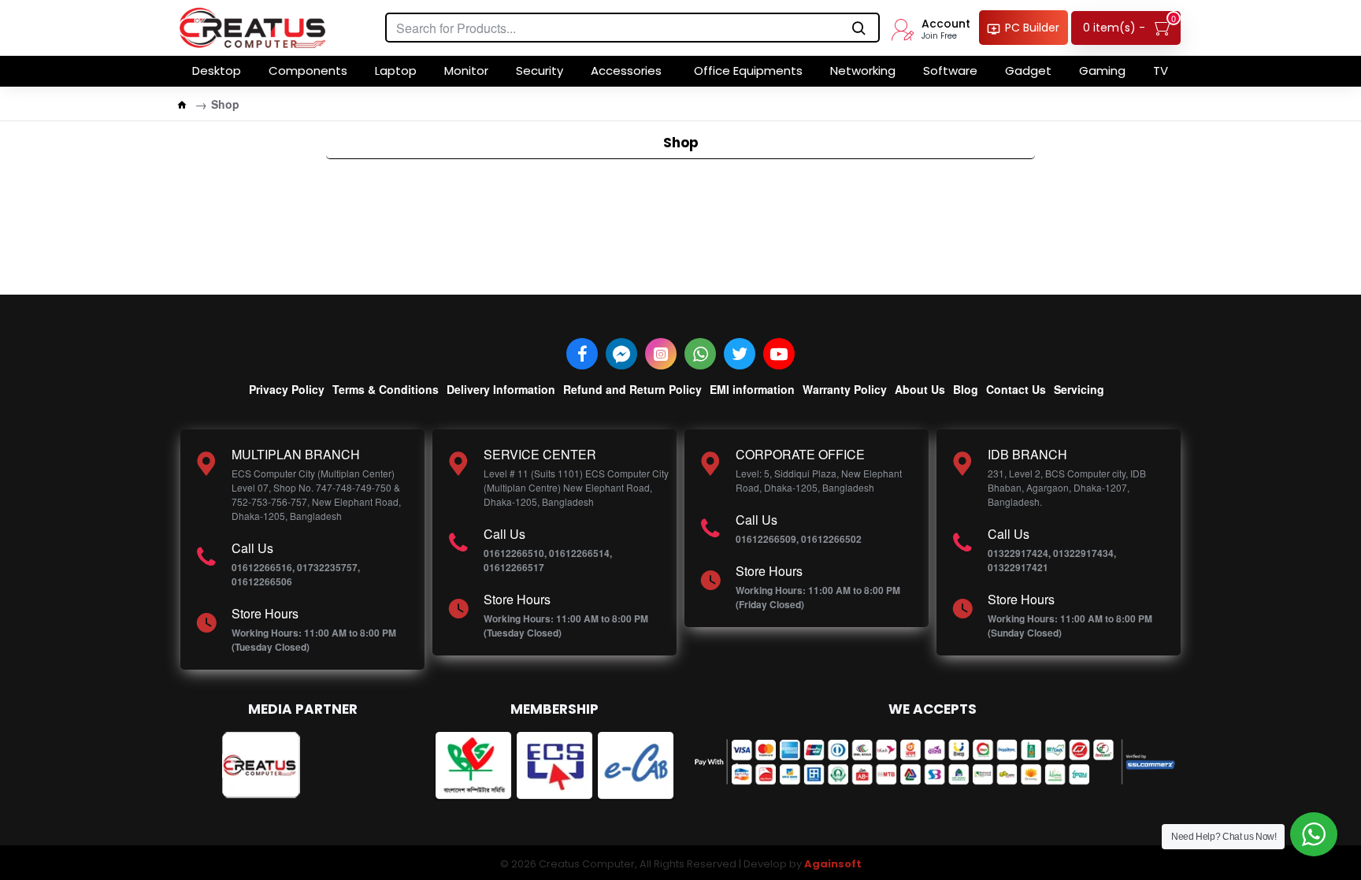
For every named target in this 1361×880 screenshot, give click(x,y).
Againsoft (833, 863)
